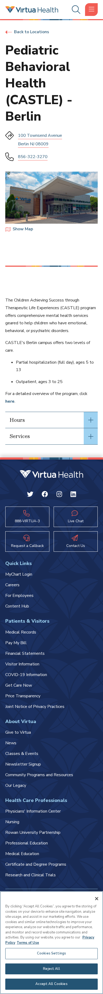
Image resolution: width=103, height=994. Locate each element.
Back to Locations (31, 32)
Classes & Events (21, 754)
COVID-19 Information (26, 675)
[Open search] (75, 9)
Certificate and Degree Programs (35, 864)
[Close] (96, 898)
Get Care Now (18, 685)
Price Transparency (22, 696)
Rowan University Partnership (32, 832)
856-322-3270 (33, 157)
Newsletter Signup (23, 764)
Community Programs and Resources (39, 775)
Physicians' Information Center (33, 811)
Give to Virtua (18, 732)
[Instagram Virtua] (59, 495)
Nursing (12, 822)
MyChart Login (18, 574)
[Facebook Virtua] (45, 495)
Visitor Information (22, 664)
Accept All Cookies (51, 984)
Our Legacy (15, 785)
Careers (12, 585)
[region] (51, 942)
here (10, 401)
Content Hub (17, 606)
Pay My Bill (16, 643)
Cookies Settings (51, 953)
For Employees (19, 595)
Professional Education (26, 843)
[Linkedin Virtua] (73, 495)
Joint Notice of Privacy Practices (34, 707)
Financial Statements (25, 653)
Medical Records (20, 632)
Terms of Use (28, 942)
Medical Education (22, 854)
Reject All (51, 968)
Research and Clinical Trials (30, 875)
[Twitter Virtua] (30, 495)
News (10, 743)
